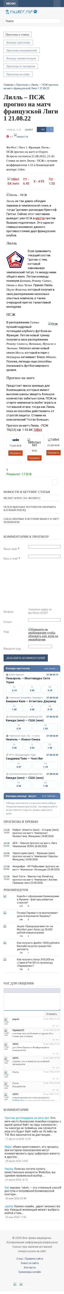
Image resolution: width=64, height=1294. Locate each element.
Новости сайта (30, 1263)
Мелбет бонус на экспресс (22, 498)
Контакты (30, 1267)
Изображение (28, 990)
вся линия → (51, 668)
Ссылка (24, 990)
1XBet (37, 430)
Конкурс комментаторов (21, 58)
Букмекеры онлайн (30, 1272)
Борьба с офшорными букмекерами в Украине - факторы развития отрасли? (38, 899)
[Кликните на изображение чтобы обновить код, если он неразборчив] (44, 639)
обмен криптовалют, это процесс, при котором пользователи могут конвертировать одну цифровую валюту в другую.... (32, 1152)
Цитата (35, 990)
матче (40, 218)
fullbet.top (18, 1100)
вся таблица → (50, 796)
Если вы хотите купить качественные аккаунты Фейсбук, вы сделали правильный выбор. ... (30, 1172)
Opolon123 (18, 1030)
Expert (29, 130)
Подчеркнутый (12, 990)
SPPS (15, 1044)
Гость (15, 1072)
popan (15, 1019)
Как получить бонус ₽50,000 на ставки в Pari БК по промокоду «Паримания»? (35, 962)
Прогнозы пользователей (21, 50)
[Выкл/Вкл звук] (37, 1014)
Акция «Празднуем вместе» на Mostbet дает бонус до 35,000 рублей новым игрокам (35, 929)
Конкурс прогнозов (18, 42)
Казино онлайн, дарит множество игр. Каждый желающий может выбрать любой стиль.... (32, 1210)
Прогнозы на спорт (18, 74)
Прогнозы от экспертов (20, 66)
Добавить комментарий (25, 658)
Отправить (51, 1014)
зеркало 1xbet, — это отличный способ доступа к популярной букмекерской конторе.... (32, 1191)
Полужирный (5, 990)
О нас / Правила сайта (30, 1258)
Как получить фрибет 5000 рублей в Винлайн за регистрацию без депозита (38, 946)
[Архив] (41, 1014)
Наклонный (9, 990)
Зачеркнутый (16, 990)
